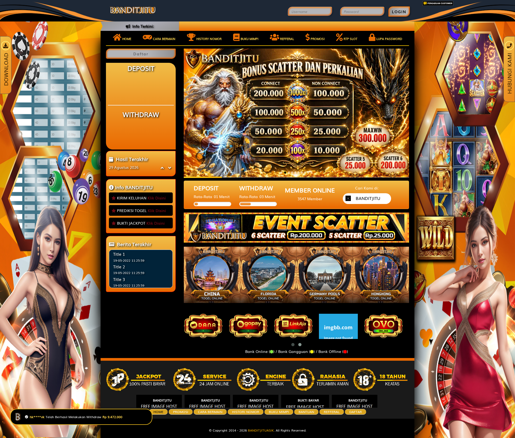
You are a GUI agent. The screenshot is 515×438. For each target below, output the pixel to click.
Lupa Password (389, 38)
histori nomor (245, 411)
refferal (332, 411)
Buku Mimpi (249, 38)
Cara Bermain (210, 411)
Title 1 (119, 254)
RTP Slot (350, 38)
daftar (355, 411)
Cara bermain (163, 38)
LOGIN (399, 11)
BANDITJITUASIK (261, 430)
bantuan (306, 411)
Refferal (286, 38)
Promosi (317, 38)
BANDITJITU (162, 400)
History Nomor (209, 38)
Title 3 (119, 279)
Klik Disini (157, 197)
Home (126, 38)
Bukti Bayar (308, 400)
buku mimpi (279, 411)
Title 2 (119, 266)
